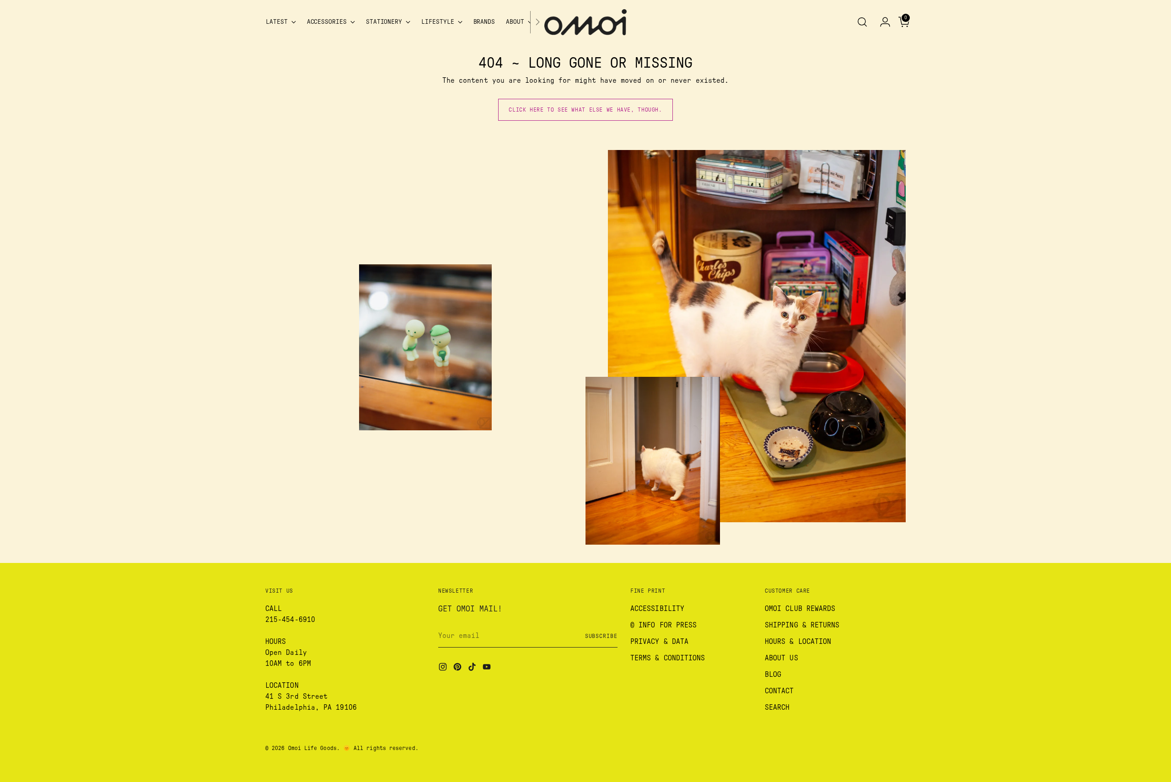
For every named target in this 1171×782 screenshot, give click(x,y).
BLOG (773, 674)
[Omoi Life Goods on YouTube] (487, 668)
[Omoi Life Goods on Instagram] (443, 668)
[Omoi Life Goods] (585, 22)
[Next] (537, 22)
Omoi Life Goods (312, 748)
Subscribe (601, 636)
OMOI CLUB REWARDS (800, 608)
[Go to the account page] (881, 22)
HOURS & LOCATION (798, 641)
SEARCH (777, 707)
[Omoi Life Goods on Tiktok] (472, 668)
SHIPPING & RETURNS (802, 625)
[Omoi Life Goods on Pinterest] (458, 668)
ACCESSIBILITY (657, 608)
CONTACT (779, 691)
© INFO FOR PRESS (663, 625)
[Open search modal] (862, 22)
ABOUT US (781, 658)
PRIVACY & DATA (659, 641)
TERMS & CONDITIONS (667, 658)
